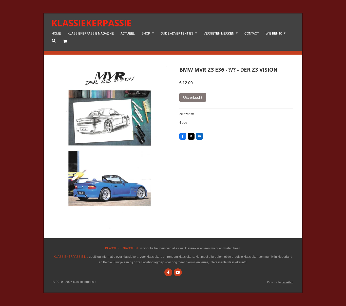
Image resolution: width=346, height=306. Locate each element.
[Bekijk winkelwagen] (65, 42)
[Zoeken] (54, 41)
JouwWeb (287, 282)
